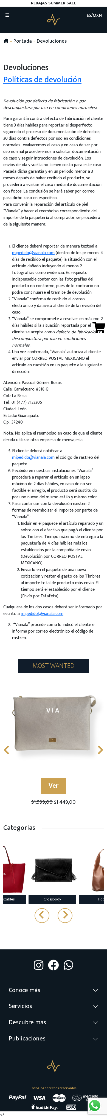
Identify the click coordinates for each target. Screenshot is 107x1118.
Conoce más (24, 990)
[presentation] (6, 750)
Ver (53, 785)
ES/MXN (94, 15)
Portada (22, 41)
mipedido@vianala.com (33, 253)
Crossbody (52, 899)
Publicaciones (27, 1039)
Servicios (20, 1006)
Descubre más (27, 1022)
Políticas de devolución (42, 80)
